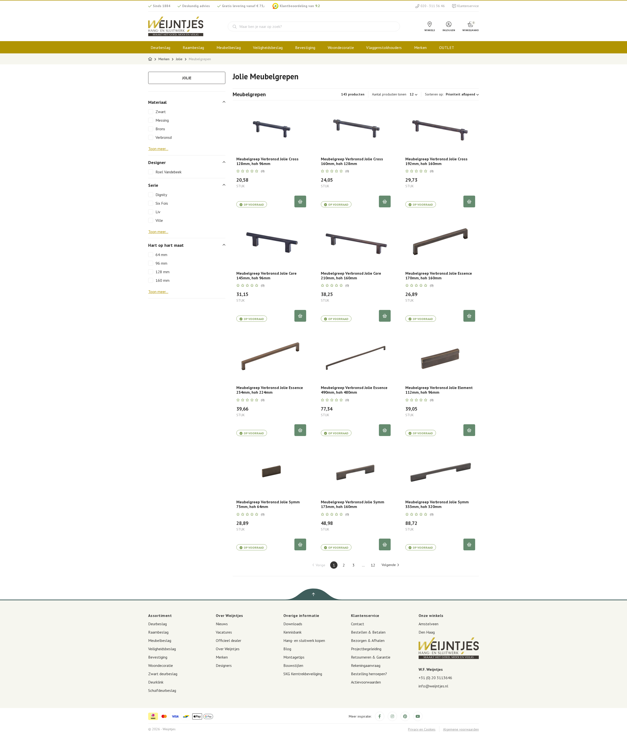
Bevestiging (305, 47)
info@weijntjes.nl (433, 686)
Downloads (292, 623)
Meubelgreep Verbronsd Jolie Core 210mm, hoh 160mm (351, 275)
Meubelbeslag (229, 47)
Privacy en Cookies (421, 729)
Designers (224, 665)
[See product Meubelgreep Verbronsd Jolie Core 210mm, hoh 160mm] (355, 242)
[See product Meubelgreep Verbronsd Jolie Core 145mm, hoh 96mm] (271, 242)
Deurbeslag (160, 47)
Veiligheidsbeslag (268, 47)
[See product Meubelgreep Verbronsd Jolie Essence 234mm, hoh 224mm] (271, 357)
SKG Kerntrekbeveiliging (302, 673)
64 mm (161, 254)
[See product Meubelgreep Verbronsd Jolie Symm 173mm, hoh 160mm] (355, 471)
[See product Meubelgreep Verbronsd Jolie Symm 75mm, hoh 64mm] (271, 471)
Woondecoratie (341, 47)
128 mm (162, 271)
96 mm (161, 263)
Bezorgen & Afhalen (368, 640)
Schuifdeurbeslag (162, 690)
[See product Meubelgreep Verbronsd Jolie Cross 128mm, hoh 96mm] (271, 128)
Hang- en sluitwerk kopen (304, 640)
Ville (159, 220)
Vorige (320, 565)
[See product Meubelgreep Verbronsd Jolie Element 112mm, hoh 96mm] (440, 357)
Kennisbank (292, 632)
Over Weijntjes (228, 648)
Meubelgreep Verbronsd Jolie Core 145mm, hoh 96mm (266, 275)
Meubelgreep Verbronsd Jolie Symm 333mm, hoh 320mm (437, 504)
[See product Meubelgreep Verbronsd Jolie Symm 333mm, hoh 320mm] (440, 471)
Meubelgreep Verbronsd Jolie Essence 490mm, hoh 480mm (354, 390)
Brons (160, 128)
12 (373, 565)
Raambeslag (193, 47)
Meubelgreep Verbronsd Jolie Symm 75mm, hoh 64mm (268, 504)
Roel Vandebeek (168, 171)
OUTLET (446, 47)
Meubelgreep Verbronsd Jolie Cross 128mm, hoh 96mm (267, 161)
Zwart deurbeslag (162, 673)
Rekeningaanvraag (365, 665)
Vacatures (224, 632)
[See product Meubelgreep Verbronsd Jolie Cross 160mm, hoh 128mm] (355, 128)
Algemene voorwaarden (461, 729)
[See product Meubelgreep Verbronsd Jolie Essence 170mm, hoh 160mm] (440, 242)
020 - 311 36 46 (433, 6)
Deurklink (155, 682)
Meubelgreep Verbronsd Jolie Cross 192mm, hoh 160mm (436, 161)
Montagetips (293, 657)
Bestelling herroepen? (369, 673)
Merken (420, 47)
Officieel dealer (228, 640)
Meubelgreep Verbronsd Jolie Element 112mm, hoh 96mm (439, 390)
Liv (158, 211)
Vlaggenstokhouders (384, 47)
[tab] (186, 102)
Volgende (389, 565)
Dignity (161, 194)
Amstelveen (428, 623)
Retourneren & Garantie (370, 657)
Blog (287, 648)
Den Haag (427, 632)
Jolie (179, 59)
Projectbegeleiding (366, 648)
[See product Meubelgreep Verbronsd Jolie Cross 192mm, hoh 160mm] (440, 128)
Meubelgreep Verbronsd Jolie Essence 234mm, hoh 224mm (269, 390)
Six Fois (162, 203)
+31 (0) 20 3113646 (435, 677)
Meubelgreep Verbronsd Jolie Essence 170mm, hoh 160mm (438, 275)
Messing (162, 120)
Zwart (161, 111)
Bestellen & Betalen (368, 632)
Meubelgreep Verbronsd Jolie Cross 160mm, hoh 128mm (352, 161)
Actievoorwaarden (366, 682)
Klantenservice (468, 6)
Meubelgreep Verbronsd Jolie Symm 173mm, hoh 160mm (352, 504)
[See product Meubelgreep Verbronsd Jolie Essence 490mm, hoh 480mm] (355, 357)
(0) (263, 171)
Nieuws (222, 623)
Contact (357, 623)
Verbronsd (164, 137)
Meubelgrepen (200, 59)
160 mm (162, 280)
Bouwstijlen (293, 665)
